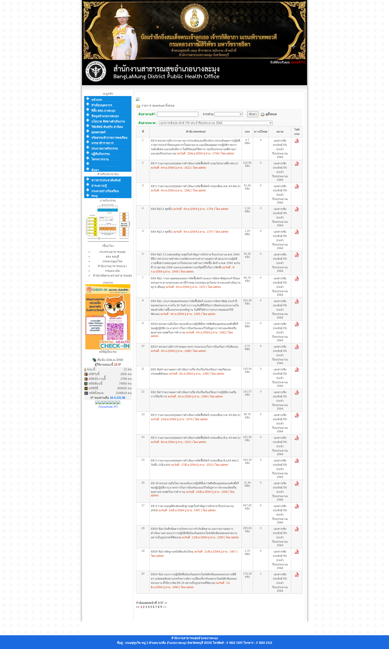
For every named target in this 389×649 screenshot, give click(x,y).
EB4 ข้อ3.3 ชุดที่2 (161, 209)
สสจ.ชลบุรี (112, 256)
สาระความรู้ (99, 185)
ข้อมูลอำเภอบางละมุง (105, 116)
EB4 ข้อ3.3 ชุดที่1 (161, 231)
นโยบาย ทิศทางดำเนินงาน (108, 121)
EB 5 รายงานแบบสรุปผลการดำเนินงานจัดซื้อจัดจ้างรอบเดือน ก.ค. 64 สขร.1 (195, 415)
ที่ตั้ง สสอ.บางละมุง (103, 110)
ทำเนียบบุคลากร (101, 105)
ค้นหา (95, 170)
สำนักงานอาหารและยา (112, 266)
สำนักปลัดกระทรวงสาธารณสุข (112, 275)
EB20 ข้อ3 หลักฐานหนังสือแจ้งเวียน (172, 551)
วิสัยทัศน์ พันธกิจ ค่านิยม (107, 126)
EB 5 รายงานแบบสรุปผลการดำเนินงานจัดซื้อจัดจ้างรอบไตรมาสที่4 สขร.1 (194, 163)
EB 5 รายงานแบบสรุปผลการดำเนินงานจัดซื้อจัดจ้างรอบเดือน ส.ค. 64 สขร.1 (195, 186)
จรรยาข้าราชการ (102, 143)
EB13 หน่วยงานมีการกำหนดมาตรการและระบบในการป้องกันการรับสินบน (194, 346)
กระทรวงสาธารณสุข (112, 252)
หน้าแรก (96, 99)
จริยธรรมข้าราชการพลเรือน (109, 137)
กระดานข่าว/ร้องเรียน (105, 191)
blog (94, 195)
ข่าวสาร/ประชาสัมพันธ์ (106, 180)
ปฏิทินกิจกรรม (100, 154)
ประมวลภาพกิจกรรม (104, 148)
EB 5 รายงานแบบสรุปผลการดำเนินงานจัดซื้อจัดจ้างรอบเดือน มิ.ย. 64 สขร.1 (195, 437)
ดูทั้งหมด (271, 114)
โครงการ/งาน (100, 159)
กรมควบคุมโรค (112, 261)
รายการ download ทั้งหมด (157, 105)
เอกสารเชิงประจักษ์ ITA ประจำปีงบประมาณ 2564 (280, 149)
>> (164, 607)
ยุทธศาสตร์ (98, 132)
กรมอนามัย (112, 271)
